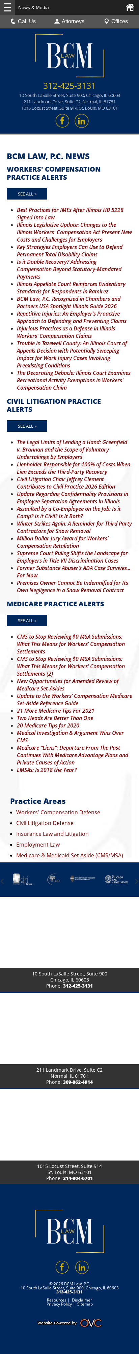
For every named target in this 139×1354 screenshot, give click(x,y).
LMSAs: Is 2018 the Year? (47, 770)
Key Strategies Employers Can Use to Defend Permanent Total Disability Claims (69, 250)
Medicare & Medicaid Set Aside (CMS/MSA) (69, 855)
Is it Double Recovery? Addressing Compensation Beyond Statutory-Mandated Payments (69, 269)
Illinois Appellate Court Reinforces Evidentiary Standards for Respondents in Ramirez (71, 287)
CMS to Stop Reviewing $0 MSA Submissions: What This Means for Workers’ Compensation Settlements (71, 644)
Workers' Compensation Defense (58, 812)
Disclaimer (82, 1300)
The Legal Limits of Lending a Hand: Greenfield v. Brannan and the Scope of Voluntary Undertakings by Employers (72, 449)
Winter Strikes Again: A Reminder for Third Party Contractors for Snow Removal (74, 527)
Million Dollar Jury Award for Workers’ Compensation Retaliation (62, 542)
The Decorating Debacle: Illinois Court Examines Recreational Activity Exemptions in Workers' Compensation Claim (74, 380)
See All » (27, 194)
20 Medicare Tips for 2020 (48, 725)
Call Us (27, 21)
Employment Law (38, 844)
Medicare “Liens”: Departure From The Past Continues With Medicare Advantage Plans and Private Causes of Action (72, 755)
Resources (56, 1300)
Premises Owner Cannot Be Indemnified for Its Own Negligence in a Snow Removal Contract (72, 586)
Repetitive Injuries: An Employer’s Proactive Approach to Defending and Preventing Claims (72, 317)
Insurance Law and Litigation (52, 834)
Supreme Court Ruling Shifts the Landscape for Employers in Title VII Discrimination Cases (72, 556)
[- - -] (7, 7)
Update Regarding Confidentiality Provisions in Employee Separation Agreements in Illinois (72, 497)
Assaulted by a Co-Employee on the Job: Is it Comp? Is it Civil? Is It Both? (69, 512)
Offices (119, 21)
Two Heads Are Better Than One (55, 718)
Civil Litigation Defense (45, 823)
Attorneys (73, 21)
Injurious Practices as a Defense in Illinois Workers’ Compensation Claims (66, 332)
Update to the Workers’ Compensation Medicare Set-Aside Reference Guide (74, 699)
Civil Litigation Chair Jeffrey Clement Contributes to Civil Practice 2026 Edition (66, 482)
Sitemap (85, 1304)
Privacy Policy (59, 1304)
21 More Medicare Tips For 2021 (55, 710)
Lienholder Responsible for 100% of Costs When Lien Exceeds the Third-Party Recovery (73, 468)
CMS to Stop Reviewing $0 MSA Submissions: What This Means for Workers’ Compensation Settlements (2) (71, 666)
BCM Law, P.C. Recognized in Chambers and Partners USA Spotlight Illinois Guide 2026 (68, 302)
